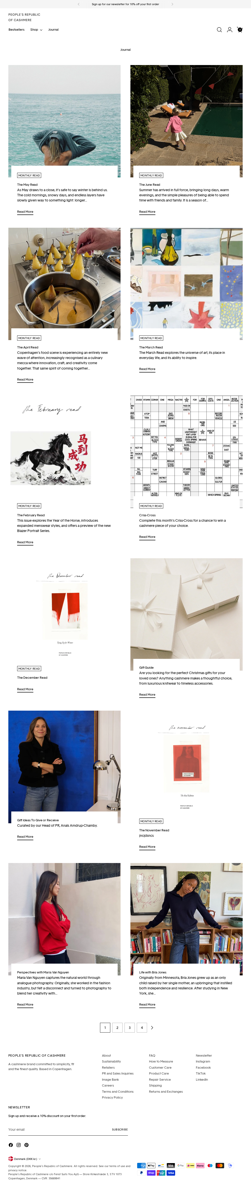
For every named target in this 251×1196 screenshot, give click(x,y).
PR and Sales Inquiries (118, 1073)
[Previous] (78, 4)
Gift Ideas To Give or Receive (38, 820)
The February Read (31, 515)
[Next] (172, 4)
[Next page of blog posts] (152, 1028)
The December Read (32, 677)
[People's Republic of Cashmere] (24, 17)
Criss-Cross (147, 515)
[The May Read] (64, 121)
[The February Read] (64, 452)
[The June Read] (186, 121)
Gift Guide (146, 667)
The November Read (154, 830)
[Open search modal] (219, 30)
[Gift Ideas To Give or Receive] (64, 767)
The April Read (27, 347)
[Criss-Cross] (186, 452)
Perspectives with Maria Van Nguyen (43, 972)
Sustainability (111, 1061)
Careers (108, 1085)
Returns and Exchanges (166, 1091)
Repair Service (160, 1079)
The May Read (27, 184)
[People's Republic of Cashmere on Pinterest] (27, 1146)
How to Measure (161, 1061)
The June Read (149, 184)
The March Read (151, 347)
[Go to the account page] (230, 30)
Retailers (108, 1067)
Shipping (155, 1085)
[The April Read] (64, 284)
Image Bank (110, 1079)
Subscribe (120, 1129)
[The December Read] (64, 614)
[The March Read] (186, 284)
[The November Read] (186, 767)
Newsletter (204, 1055)
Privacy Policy (112, 1097)
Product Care (159, 1073)
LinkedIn (202, 1079)
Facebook (203, 1067)
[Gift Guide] (186, 614)
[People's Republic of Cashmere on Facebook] (11, 1146)
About (106, 1055)
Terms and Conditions (118, 1091)
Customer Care (160, 1067)
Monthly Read (29, 175)
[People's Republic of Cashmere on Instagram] (19, 1146)
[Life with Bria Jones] (186, 919)
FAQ (152, 1055)
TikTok (201, 1073)
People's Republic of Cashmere (52, 1166)
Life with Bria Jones (152, 972)
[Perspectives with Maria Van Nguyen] (64, 919)
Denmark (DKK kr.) (25, 1159)
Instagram (203, 1061)
